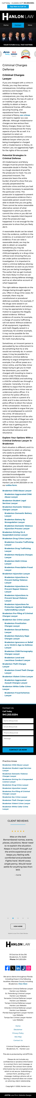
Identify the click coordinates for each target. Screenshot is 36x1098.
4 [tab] (23, 918)
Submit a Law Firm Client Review (18, 933)
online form (11, 485)
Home (6, 25)
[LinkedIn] (18, 968)
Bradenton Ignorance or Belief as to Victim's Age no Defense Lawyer (19, 645)
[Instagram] (28, 968)
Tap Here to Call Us (18, 7)
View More (18, 926)
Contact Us (8, 708)
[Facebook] (7, 968)
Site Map (18, 1037)
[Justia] (23, 968)
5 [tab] (28, 918)
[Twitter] (12, 968)
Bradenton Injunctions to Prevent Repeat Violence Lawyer (16, 589)
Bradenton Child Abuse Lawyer (17, 491)
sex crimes (25, 115)
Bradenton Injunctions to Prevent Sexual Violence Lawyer (16, 598)
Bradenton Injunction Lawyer (16, 574)
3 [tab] (18, 918)
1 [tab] (8, 918)
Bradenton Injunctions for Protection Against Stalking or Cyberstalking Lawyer (19, 607)
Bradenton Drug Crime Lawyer (16, 538)
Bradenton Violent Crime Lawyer (17, 676)
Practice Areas (9, 761)
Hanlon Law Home (18, 16)
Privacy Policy (18, 1033)
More (30, 25)
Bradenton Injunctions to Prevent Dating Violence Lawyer (16, 580)
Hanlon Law (25, 1086)
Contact (18, 25)
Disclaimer (18, 1030)
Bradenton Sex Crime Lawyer (16, 620)
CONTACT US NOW (18, 750)
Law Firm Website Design (18, 1095)
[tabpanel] (18, 853)
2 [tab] (13, 918)
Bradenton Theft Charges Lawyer (16, 800)
